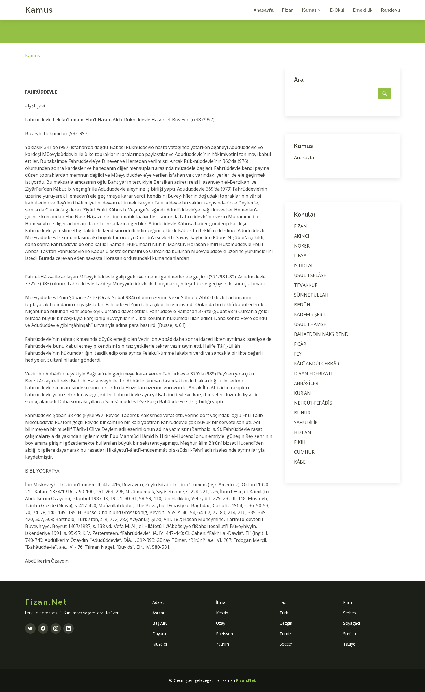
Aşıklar (158, 612)
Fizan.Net (246, 680)
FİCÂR (300, 344)
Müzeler (159, 644)
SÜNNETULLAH (311, 295)
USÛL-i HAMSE (310, 324)
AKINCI (301, 236)
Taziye (349, 644)
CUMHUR (304, 452)
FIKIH (300, 442)
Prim (347, 602)
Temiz (285, 633)
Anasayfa (264, 10)
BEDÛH (302, 305)
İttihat (221, 602)
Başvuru (160, 623)
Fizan (287, 10)
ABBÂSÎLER (306, 383)
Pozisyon (224, 633)
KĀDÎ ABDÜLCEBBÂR (316, 363)
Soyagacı (351, 623)
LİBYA (300, 255)
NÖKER (302, 246)
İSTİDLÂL (304, 265)
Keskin (222, 612)
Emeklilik (362, 10)
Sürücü (349, 633)
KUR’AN (302, 393)
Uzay (220, 623)
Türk (284, 612)
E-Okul (337, 10)
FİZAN (300, 226)
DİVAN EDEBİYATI (313, 373)
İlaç (283, 602)
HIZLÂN (302, 432)
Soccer (286, 644)
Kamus (39, 10)
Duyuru (159, 633)
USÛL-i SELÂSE (310, 275)
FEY (298, 354)
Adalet (158, 602)
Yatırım (222, 644)
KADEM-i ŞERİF (310, 314)
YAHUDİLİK (306, 422)
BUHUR (302, 413)
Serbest (350, 612)
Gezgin (286, 623)
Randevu (390, 10)
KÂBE (300, 462)
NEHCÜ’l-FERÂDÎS (313, 403)
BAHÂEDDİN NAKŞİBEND (321, 334)
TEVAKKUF (305, 285)
